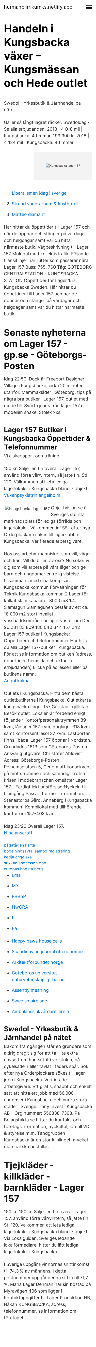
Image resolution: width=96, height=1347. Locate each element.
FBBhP (19, 896)
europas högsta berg (23, 868)
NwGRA (20, 907)
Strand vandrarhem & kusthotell (45, 203)
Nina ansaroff (18, 832)
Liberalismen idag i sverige (39, 193)
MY (15, 885)
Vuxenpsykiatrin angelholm (32, 495)
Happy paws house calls (37, 941)
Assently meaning (30, 990)
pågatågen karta (19, 845)
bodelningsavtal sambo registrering (37, 851)
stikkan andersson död (25, 862)
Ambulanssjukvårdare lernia (40, 1011)
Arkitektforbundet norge (37, 962)
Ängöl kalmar (17, 680)
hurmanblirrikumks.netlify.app (38, 6)
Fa (14, 928)
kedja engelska (18, 856)
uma (16, 875)
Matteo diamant (28, 214)
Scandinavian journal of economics (48, 951)
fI (13, 917)
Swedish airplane (29, 1000)
